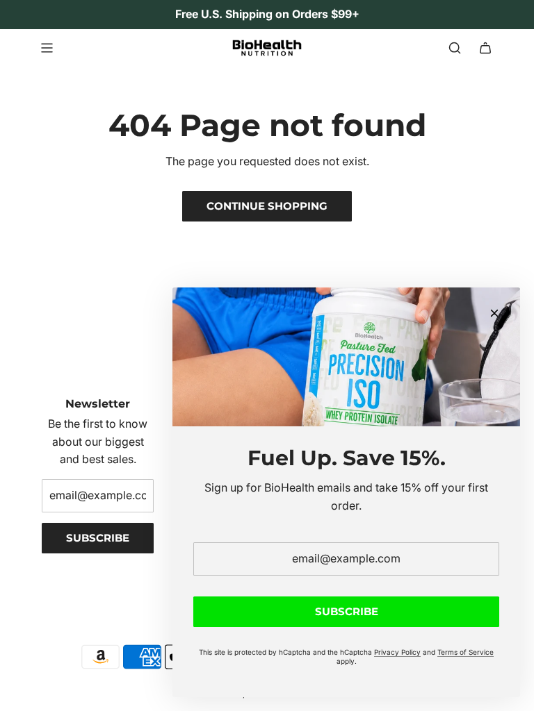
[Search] (454, 48)
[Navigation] (46, 48)
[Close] (494, 313)
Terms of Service (465, 652)
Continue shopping (267, 205)
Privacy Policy (397, 652)
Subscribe (97, 537)
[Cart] (485, 48)
